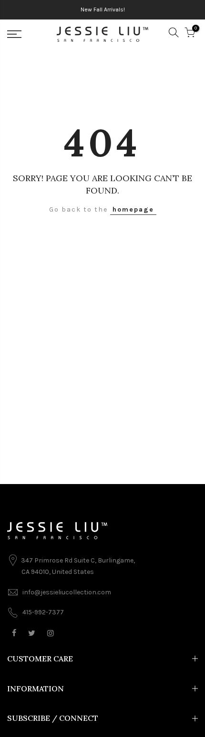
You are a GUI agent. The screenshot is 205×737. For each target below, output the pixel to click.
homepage (133, 209)
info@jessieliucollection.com (66, 592)
